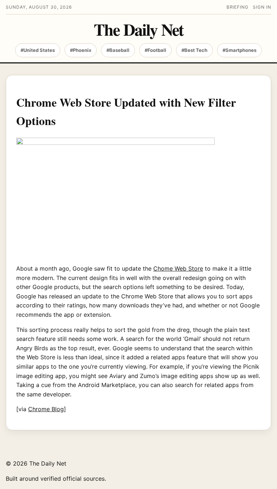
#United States (38, 50)
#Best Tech (194, 50)
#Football (155, 50)
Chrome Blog (46, 409)
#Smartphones (239, 50)
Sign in (262, 7)
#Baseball (117, 50)
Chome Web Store (178, 268)
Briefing (238, 7)
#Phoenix (80, 50)
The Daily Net (138, 29)
